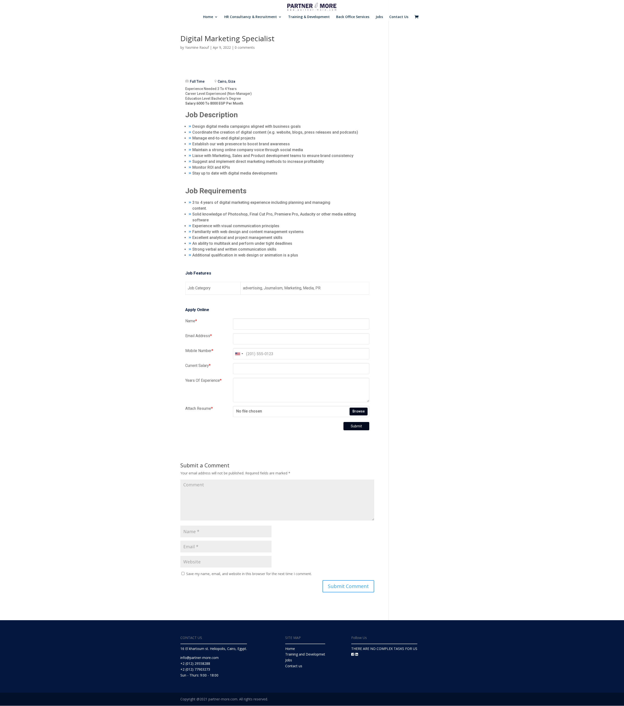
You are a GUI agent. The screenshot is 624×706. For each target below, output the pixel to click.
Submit (356, 426)
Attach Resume (199, 408)
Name (191, 321)
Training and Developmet (305, 654)
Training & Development (309, 17)
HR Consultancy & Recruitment (250, 17)
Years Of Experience (203, 380)
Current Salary (198, 365)
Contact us (293, 666)
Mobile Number (199, 350)
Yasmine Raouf (197, 47)
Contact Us (398, 17)
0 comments (245, 47)
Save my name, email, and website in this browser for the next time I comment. (249, 573)
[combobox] (238, 353)
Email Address (198, 335)
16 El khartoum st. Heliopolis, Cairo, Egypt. (213, 648)
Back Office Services (352, 17)
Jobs (379, 17)
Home (208, 17)
